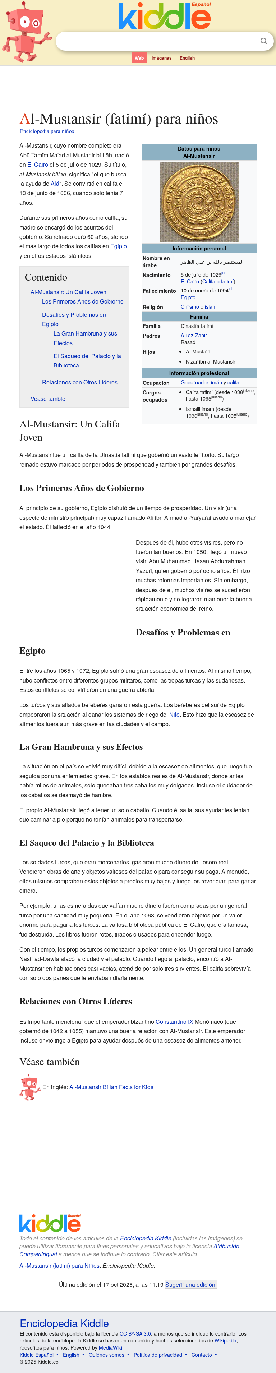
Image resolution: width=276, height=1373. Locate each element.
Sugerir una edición (190, 1284)
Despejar (249, 41)
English (187, 58)
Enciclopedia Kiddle (145, 1238)
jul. (223, 273)
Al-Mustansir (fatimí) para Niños (59, 1265)
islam (211, 306)
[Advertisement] (138, 86)
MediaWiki (110, 1347)
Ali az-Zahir (194, 335)
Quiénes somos (106, 1354)
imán (216, 382)
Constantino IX (174, 1021)
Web (139, 58)
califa (233, 382)
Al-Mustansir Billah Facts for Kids (111, 1087)
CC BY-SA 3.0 (135, 1333)
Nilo (174, 714)
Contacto (202, 1354)
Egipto (188, 297)
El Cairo (190, 281)
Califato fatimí (218, 281)
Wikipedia (225, 1340)
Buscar (263, 41)
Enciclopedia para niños (47, 130)
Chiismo (190, 306)
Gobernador (194, 382)
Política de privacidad (158, 1354)
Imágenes (162, 58)
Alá (55, 183)
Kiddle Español (37, 1354)
